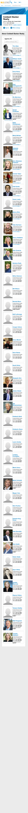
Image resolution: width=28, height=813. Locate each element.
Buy (15, 2)
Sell (20, 2)
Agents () (8, 39)
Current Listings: (17, 55)
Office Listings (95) (11, 41)
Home (2, 5)
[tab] (8, 38)
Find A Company (8, 5)
